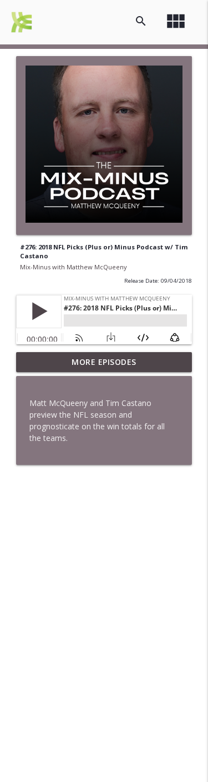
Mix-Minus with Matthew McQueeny (73, 267)
